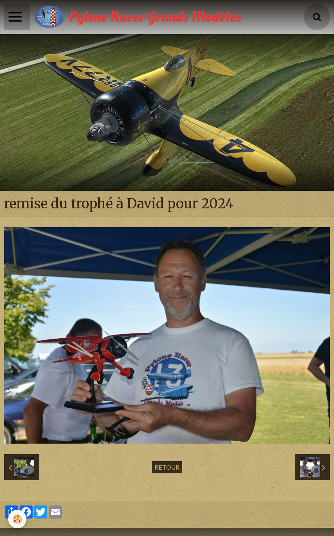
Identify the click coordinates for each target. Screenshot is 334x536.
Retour (167, 467)
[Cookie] (17, 519)
